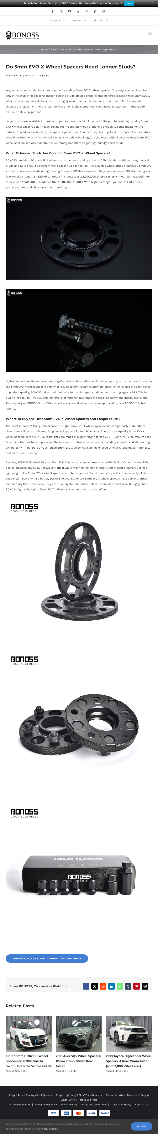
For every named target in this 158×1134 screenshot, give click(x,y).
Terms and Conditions (94, 1104)
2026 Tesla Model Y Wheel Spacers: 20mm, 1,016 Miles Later (76, 1061)
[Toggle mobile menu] (150, 33)
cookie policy (49, 1128)
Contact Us (141, 1104)
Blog (46, 75)
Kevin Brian (15, 75)
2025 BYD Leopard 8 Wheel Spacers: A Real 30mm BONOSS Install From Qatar (26, 1061)
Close (129, 3)
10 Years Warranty (121, 1104)
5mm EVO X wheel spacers (93, 90)
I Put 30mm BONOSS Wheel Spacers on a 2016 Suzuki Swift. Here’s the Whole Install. (129, 1061)
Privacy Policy (69, 1104)
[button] (9, 1044)
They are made (63, 437)
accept (141, 1126)
